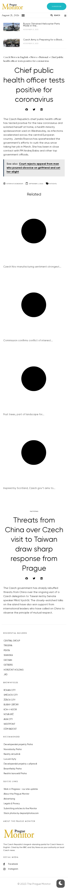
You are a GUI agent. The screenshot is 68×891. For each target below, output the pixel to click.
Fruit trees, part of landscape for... (23, 414)
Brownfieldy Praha (13, 769)
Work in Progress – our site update (21, 789)
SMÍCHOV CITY (11, 695)
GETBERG (8, 665)
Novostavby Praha (13, 749)
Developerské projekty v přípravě (20, 764)
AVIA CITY (8, 719)
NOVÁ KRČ (9, 714)
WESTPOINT (9, 724)
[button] (56, 6)
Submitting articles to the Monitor (20, 809)
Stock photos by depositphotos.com (21, 813)
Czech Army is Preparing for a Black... (43, 40)
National (53, 184)
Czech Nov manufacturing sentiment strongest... (32, 267)
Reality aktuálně (12, 754)
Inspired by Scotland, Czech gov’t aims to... (29, 488)
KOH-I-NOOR (10, 710)
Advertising (9, 799)
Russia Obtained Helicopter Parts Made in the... (41, 25)
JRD (5, 675)
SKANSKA (8, 655)
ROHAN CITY (10, 690)
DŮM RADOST (10, 729)
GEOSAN (8, 660)
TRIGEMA (8, 646)
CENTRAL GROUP (12, 641)
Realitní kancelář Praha (15, 774)
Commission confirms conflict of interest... (28, 340)
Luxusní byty (10, 759)
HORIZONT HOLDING (14, 670)
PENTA (7, 650)
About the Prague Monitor (16, 794)
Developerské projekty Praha (18, 744)
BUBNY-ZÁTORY (11, 705)
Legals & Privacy (12, 804)
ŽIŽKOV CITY (9, 700)
